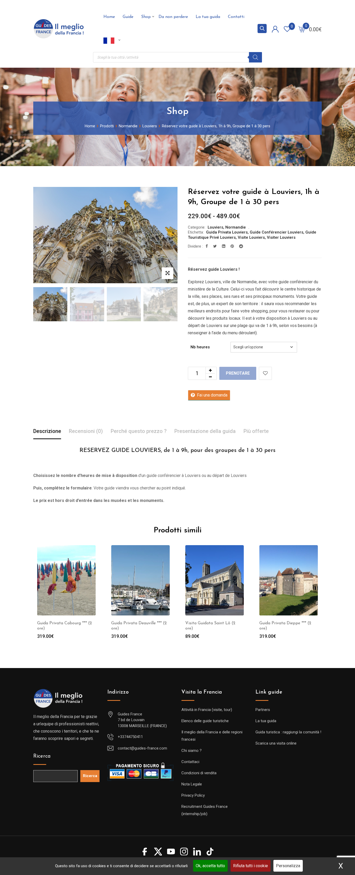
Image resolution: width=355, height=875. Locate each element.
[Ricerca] (255, 57)
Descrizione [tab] (47, 431)
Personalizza (288, 865)
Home (109, 17)
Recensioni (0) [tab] (86, 431)
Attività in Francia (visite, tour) (206, 709)
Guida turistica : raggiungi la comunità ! (288, 732)
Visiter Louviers (281, 237)
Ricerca (42, 756)
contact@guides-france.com (142, 748)
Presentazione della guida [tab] (205, 431)
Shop (146, 17)
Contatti (236, 17)
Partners (262, 709)
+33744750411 (130, 736)
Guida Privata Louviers (227, 232)
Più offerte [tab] (256, 431)
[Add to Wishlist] (265, 373)
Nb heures (200, 347)
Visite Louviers (251, 237)
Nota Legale (191, 784)
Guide (128, 17)
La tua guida (208, 17)
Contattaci (190, 761)
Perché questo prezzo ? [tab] (139, 431)
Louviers (215, 227)
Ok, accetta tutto (210, 865)
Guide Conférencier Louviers (276, 232)
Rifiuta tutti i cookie (250, 865)
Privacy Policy (193, 795)
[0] (301, 29)
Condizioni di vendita (198, 773)
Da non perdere (173, 17)
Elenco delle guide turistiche (205, 721)
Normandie (235, 227)
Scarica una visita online (276, 743)
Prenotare (238, 373)
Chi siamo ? (191, 750)
